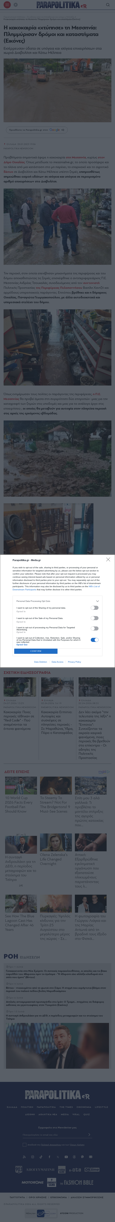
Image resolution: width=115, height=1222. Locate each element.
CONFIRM (35, 651)
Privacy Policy (74, 662)
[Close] (109, 560)
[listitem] (57, 601)
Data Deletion (40, 662)
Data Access (57, 662)
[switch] (95, 608)
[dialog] (57, 611)
